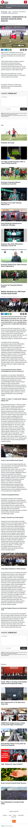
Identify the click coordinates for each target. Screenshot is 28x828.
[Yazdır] (10, 50)
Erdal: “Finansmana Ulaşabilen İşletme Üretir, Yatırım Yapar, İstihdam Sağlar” (16, 6)
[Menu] (25, 2)
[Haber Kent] (4, 2)
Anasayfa (5, 815)
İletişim (14, 815)
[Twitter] (4, 50)
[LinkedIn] (6, 50)
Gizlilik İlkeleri (21, 815)
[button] (21, 50)
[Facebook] (2, 50)
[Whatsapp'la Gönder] (8, 50)
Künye (10, 815)
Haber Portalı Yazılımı (8, 826)
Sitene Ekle (13, 817)
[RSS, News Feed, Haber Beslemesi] (14, 821)
